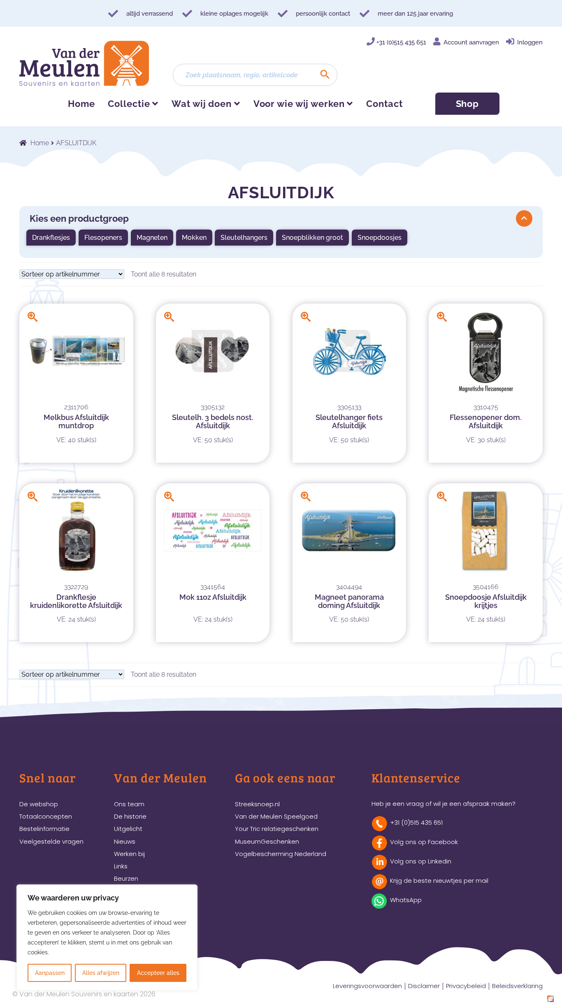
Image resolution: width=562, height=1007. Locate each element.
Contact (384, 103)
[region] (106, 937)
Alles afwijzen (100, 973)
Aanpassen (50, 973)
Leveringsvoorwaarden (367, 985)
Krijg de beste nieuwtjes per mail (439, 880)
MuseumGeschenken (267, 841)
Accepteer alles (158, 973)
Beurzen (126, 878)
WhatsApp (406, 900)
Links (121, 866)
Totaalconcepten (45, 816)
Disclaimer (424, 985)
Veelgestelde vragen (51, 841)
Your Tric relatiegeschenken (276, 828)
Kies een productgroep (79, 218)
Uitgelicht (128, 828)
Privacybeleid (466, 985)
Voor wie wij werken (299, 103)
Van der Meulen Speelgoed (276, 816)
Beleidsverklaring (517, 985)
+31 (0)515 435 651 (401, 42)
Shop (467, 103)
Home (81, 103)
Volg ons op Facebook (424, 842)
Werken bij (129, 853)
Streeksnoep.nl (257, 804)
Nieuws (124, 841)
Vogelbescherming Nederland (280, 853)
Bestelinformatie (44, 828)
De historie (130, 816)
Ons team (129, 804)
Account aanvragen (471, 42)
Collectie (129, 103)
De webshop (38, 804)
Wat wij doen (202, 103)
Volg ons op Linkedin (420, 861)
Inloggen (530, 42)
